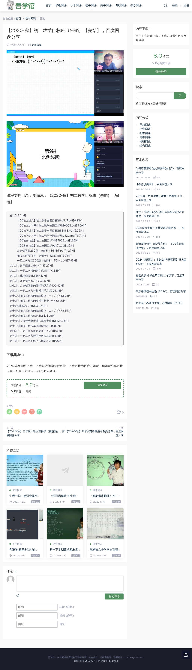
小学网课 (76, 5)
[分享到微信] (9, 411)
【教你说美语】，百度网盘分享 (154, 184)
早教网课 (61, 5)
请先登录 (102, 385)
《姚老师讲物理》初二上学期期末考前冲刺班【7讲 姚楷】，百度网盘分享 (105, 496)
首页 (49, 5)
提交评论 (114, 596)
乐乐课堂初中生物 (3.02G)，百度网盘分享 (161, 291)
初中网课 (91, 5)
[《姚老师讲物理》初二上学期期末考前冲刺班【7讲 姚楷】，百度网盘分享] (105, 470)
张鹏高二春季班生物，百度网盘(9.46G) (159, 303)
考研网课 (121, 5)
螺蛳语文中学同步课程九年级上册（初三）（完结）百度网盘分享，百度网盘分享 (104, 550)
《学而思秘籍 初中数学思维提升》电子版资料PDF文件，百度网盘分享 (65, 496)
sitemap (102, 661)
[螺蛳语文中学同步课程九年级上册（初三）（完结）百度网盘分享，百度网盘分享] (105, 523)
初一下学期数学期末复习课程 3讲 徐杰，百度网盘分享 (64, 550)
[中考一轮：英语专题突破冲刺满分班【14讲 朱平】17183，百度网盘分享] (25, 470)
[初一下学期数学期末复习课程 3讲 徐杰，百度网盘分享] (65, 523)
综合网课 (136, 5)
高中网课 (106, 5)
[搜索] (165, 5)
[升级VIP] (186, 654)
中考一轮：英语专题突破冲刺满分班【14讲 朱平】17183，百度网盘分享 (24, 496)
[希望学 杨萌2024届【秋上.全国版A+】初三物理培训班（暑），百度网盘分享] (25, 523)
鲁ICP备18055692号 (85, 661)
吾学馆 (21, 5)
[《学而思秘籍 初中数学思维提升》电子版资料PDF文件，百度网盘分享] (65, 470)
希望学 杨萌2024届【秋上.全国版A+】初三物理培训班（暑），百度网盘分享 (24, 550)
